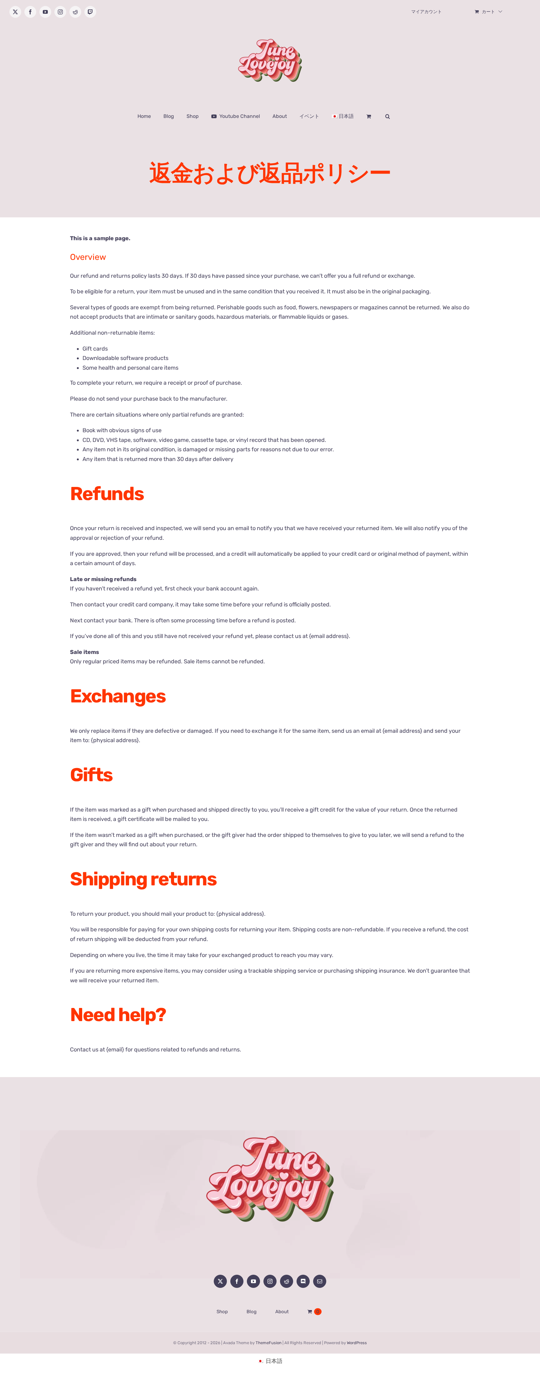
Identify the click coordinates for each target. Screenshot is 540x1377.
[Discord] (303, 1281)
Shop (222, 1311)
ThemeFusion (269, 1342)
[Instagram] (270, 1281)
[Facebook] (236, 1281)
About (282, 1311)
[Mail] (319, 1281)
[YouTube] (253, 1281)
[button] (387, 116)
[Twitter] (220, 1281)
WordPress (357, 1342)
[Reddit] (286, 1281)
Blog (252, 1311)
